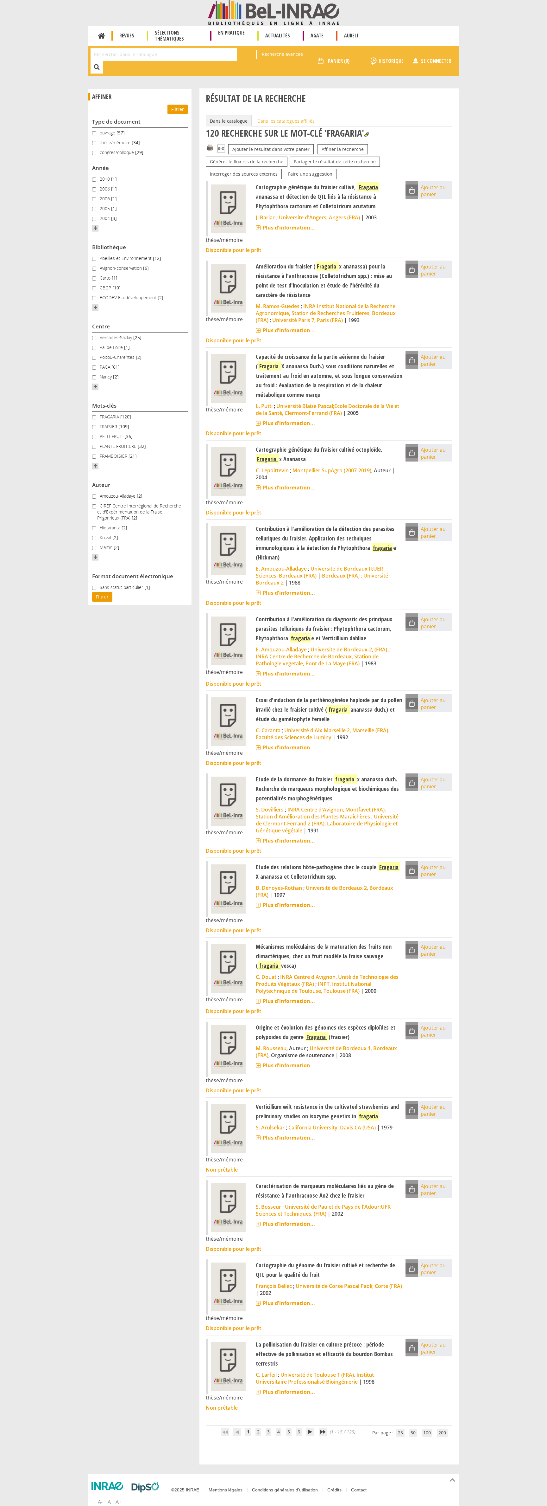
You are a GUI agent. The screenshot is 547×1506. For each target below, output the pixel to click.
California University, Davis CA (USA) (332, 1127)
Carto (106, 278)
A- (100, 1501)
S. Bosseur (268, 1206)
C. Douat (266, 976)
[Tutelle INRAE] (108, 1486)
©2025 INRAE (185, 1489)
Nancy (106, 377)
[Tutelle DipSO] (146, 1487)
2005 (105, 208)
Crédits (334, 1489)
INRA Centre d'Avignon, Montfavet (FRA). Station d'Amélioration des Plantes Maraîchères (321, 813)
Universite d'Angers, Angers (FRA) (319, 217)
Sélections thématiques (169, 35)
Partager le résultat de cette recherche (335, 161)
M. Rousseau (271, 1048)
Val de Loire (112, 347)
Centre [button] (101, 326)
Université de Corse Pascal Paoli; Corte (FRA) (349, 1286)
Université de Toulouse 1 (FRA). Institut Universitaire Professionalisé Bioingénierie (315, 1378)
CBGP (106, 288)
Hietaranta (111, 528)
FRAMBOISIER (114, 456)
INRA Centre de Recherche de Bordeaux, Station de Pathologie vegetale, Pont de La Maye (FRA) (317, 660)
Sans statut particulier (122, 587)
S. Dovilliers (270, 809)
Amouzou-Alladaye (118, 496)
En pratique (231, 32)
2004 (105, 218)
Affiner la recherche (343, 149)
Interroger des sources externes (244, 174)
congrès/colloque (117, 152)
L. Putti (264, 406)
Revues (126, 35)
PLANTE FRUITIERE (119, 446)
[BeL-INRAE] (273, 12)
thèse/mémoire (116, 142)
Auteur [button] (101, 484)
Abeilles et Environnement (126, 258)
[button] (95, 228)
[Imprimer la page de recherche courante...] (210, 147)
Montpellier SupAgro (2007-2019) (331, 470)
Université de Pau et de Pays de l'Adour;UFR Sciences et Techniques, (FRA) (323, 1210)
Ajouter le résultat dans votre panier (271, 149)
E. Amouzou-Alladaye (281, 568)
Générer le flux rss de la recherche (246, 161)
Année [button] (100, 167)
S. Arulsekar (270, 1127)
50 (413, 1433)
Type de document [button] (116, 121)
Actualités (277, 35)
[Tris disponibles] (221, 149)
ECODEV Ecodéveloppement (129, 297)
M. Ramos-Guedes (277, 306)
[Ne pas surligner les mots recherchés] (366, 134)
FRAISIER (109, 426)
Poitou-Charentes (118, 357)
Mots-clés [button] (104, 405)
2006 (105, 199)
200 (442, 1433)
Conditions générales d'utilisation (285, 1489)
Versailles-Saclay (116, 337)
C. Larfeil (266, 1374)
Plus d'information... (289, 227)
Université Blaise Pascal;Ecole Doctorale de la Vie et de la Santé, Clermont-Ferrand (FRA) (327, 410)
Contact (359, 1489)
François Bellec (274, 1286)
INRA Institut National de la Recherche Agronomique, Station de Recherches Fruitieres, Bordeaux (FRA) (326, 313)
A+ (119, 1501)
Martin (107, 547)
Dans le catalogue (229, 121)
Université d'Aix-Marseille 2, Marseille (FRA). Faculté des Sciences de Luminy (322, 734)
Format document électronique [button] (132, 576)
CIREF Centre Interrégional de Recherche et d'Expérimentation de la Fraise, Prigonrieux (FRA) (139, 512)
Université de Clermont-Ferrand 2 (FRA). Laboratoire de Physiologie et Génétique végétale (327, 823)
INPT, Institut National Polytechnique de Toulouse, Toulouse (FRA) (313, 987)
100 (427, 1433)
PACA (105, 367)
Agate (317, 35)
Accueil (101, 36)
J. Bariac (265, 217)
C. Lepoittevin (272, 470)
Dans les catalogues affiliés (286, 121)
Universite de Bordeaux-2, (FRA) (349, 649)
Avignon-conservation (121, 268)
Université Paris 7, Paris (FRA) (307, 320)
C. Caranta (268, 730)
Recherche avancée (282, 54)
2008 (105, 189)
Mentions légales (225, 1489)
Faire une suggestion (310, 174)
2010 (105, 179)
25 (400, 1433)
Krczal (106, 537)
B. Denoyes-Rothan (279, 887)
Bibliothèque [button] (109, 247)
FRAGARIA (110, 417)
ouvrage (108, 133)
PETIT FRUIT (112, 436)
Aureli (351, 35)
